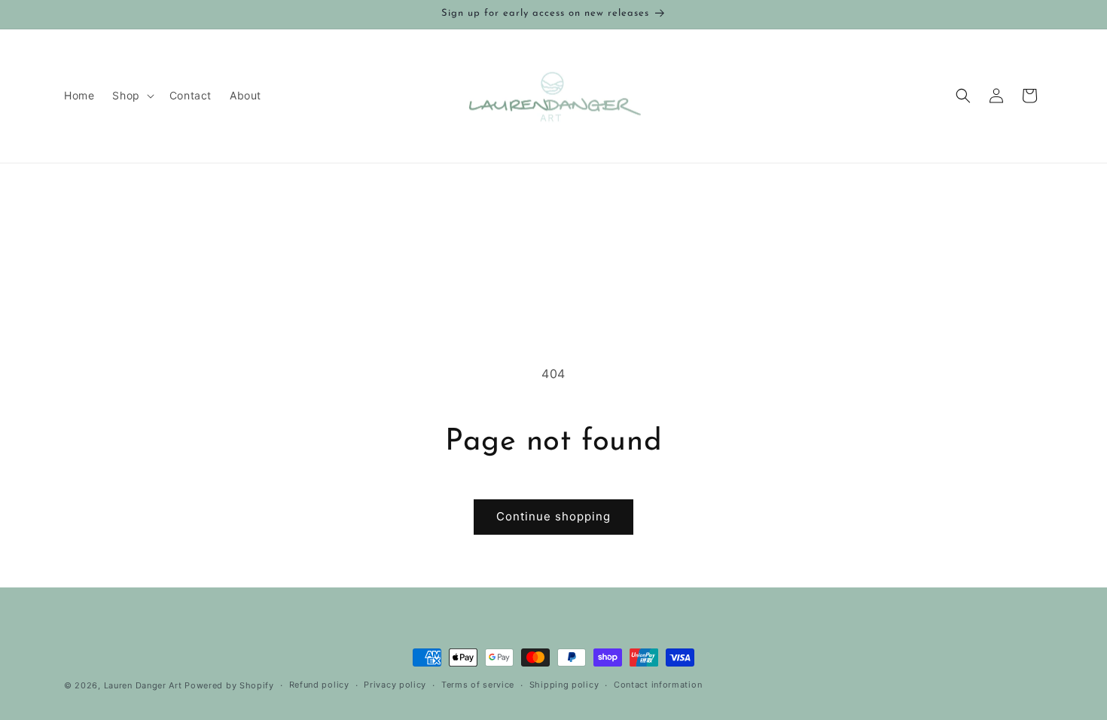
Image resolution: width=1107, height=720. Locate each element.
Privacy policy (395, 684)
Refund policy (319, 684)
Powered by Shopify (229, 685)
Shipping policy (564, 684)
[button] (131, 95)
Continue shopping (553, 516)
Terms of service (477, 684)
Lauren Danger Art (143, 685)
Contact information (658, 684)
